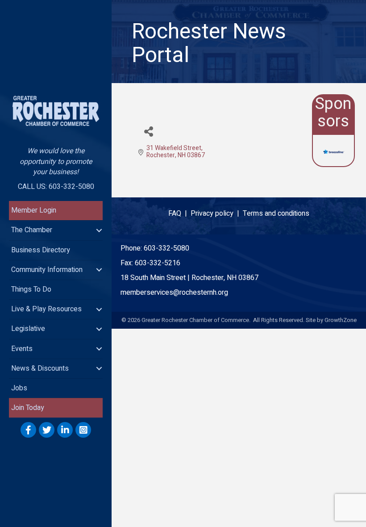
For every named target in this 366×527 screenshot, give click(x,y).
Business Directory (40, 250)
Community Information (47, 269)
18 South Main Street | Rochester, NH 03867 (189, 277)
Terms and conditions (276, 213)
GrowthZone (340, 320)
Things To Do (31, 289)
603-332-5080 (166, 248)
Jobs (19, 388)
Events (22, 348)
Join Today (27, 407)
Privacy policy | (217, 213)
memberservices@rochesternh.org (174, 292)
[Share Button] (148, 131)
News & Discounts (40, 368)
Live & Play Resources (46, 309)
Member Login (33, 210)
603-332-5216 (157, 263)
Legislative (28, 328)
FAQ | (179, 213)
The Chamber (31, 230)
